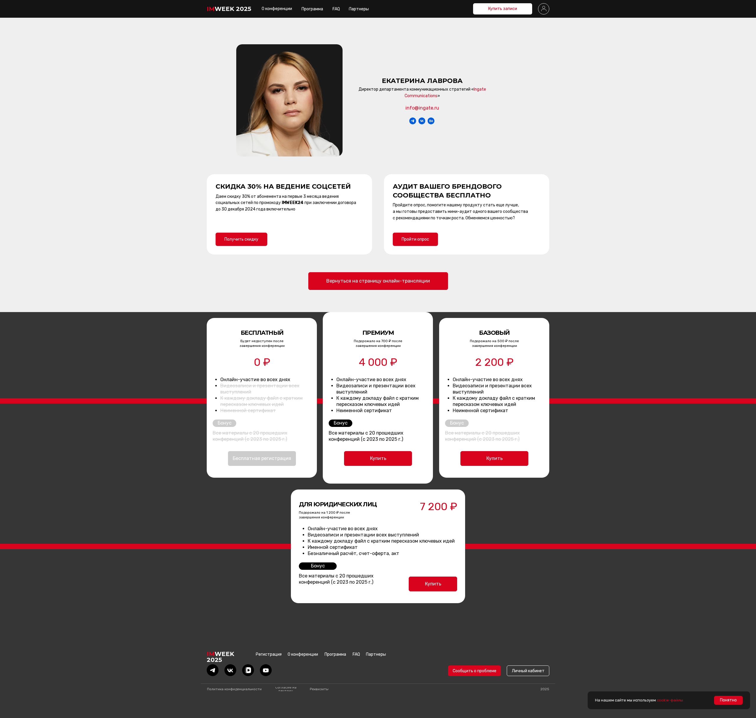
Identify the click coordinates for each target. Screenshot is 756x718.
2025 (544, 689)
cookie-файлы (670, 700)
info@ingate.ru (422, 108)
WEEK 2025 (229, 8)
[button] (543, 8)
